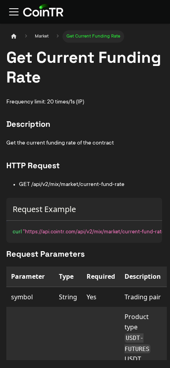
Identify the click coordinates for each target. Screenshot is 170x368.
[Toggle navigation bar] (14, 12)
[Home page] (13, 36)
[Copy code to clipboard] (152, 230)
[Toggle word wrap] (138, 230)
